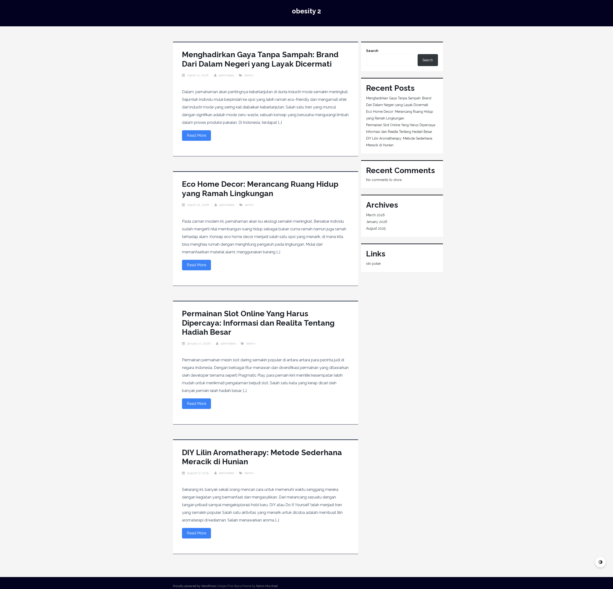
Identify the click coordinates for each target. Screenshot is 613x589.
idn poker (373, 264)
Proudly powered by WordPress (194, 586)
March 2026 (375, 215)
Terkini (248, 75)
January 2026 (376, 222)
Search (372, 51)
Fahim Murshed (267, 586)
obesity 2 (306, 11)
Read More (196, 135)
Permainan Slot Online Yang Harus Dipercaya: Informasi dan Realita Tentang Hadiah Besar (258, 322)
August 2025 (376, 228)
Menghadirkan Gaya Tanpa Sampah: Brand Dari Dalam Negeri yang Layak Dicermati (260, 59)
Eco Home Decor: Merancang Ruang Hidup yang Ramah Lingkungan (260, 189)
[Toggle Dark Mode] (600, 562)
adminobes (226, 75)
